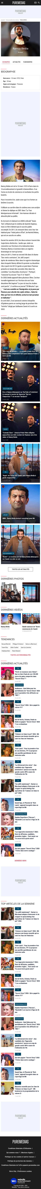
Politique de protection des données (20, 1161)
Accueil (3, 20)
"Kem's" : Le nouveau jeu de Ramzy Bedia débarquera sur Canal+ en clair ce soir (20, 558)
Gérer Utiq (12, 1171)
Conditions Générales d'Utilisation (19, 1148)
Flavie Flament (16, 651)
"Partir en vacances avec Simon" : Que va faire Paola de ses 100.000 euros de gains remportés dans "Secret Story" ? (26, 675)
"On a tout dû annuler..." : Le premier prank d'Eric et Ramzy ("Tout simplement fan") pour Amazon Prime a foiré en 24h (20, 354)
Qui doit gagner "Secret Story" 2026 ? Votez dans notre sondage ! (27, 850)
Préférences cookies (25, 1171)
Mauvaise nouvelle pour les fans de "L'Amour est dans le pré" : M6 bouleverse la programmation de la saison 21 (27, 1090)
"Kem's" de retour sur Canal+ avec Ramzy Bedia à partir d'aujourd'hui (19, 477)
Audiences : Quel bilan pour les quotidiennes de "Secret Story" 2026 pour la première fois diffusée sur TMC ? (27, 692)
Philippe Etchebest (18, 644)
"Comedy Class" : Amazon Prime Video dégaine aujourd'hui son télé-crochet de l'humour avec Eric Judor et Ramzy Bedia (19, 435)
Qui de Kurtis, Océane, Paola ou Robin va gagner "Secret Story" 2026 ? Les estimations (27, 722)
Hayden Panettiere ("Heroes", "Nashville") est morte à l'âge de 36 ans (27, 819)
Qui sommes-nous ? (13, 1153)
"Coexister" (6, 600)
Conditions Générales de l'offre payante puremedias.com (20, 1165)
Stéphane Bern (6, 651)
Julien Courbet (14, 647)
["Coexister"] (11, 592)
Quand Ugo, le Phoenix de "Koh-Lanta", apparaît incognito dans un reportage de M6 (26, 805)
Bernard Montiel (6, 644)
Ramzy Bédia (5, 627)
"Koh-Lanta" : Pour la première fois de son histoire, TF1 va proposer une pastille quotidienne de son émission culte (27, 752)
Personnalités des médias (12, 20)
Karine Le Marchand (31, 644)
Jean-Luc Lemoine (26, 647)
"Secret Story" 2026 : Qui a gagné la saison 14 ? (27, 706)
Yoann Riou (5, 647)
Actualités (16, 62)
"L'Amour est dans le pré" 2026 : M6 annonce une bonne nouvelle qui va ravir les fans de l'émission (27, 736)
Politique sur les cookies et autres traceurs (19, 1157)
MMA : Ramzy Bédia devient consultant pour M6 (18, 518)
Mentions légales (27, 1153)
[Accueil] (19, 2)
